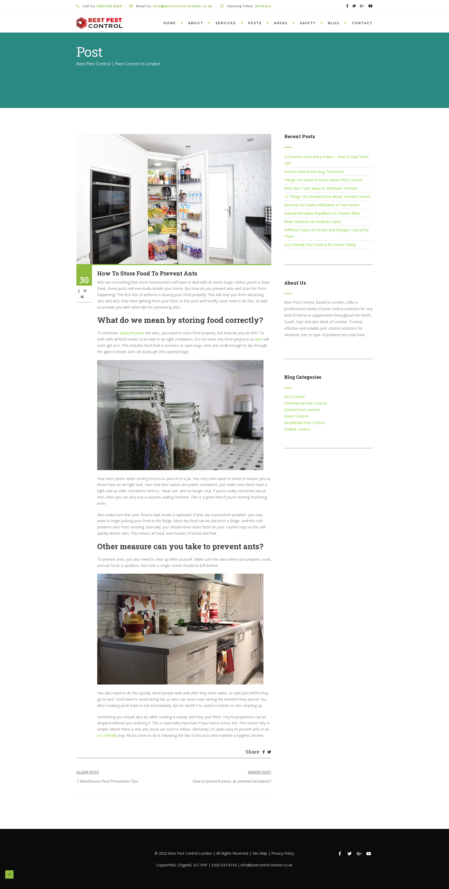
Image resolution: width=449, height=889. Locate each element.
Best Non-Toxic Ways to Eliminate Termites (321, 188)
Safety (308, 23)
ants (258, 339)
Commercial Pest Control (305, 403)
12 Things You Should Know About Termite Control (327, 196)
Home (169, 23)
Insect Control (296, 416)
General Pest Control (301, 409)
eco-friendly (107, 735)
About (195, 23)
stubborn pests (131, 332)
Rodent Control (297, 429)
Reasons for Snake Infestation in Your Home (321, 204)
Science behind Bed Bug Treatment (314, 171)
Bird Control (294, 396)
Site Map (260, 853)
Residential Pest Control (304, 422)
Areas (281, 23)
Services (225, 23)
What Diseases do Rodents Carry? (312, 221)
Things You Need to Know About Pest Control (323, 179)
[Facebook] (263, 752)
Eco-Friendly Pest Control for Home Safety (320, 244)
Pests (255, 23)
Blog (334, 23)
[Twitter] (269, 752)
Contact (362, 23)
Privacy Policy (282, 853)
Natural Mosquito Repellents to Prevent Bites (322, 213)
